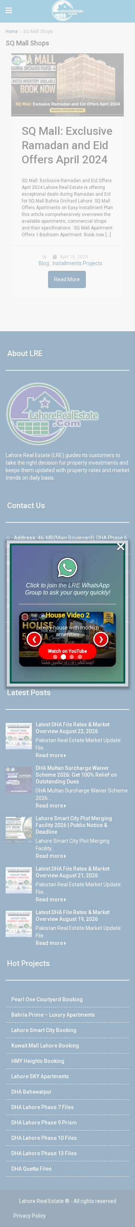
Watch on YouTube (67, 651)
